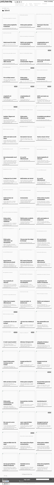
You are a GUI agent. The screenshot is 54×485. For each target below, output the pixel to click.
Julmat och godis (47, 221)
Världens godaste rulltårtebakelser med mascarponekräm (7, 241)
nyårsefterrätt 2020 (22, 345)
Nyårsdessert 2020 (29, 344)
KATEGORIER (44, 3)
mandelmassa (12, 121)
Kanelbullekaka (22, 202)
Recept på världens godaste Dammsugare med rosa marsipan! (8, 363)
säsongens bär (7, 447)
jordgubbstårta (14, 99)
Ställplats (7, 81)
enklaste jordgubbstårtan (44, 468)
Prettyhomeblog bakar (44, 244)
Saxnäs (4, 81)
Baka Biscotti (15, 223)
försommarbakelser (39, 100)
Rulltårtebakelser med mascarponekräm (11, 245)
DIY (26, 3)
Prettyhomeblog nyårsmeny (29, 345)
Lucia (24, 139)
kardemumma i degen (44, 243)
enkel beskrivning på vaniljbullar (41, 447)
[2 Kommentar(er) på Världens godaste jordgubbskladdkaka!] (33, 69)
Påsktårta (26, 223)
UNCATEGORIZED (14, 425)
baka (31, 119)
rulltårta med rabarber (47, 101)
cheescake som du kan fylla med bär (12, 305)
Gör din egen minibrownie (27, 306)
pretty (15, 28)
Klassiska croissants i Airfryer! (43, 137)
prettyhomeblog (22, 121)
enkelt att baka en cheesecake (23, 265)
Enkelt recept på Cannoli (43, 426)
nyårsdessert (25, 344)
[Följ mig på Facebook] (20, 2)
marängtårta (31, 384)
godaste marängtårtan (27, 384)
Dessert (10, 28)
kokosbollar (12, 344)
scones (11, 428)
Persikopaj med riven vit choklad (9, 178)
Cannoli (47, 425)
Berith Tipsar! (11, 44)
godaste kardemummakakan (27, 201)
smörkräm (38, 327)
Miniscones (4, 427)
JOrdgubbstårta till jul (43, 222)
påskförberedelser (22, 223)
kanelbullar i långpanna (11, 120)
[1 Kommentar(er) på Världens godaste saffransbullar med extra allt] (49, 51)
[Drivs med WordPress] (27, 483)
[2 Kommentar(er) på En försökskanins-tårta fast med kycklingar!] (16, 313)
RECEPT (26, 5)
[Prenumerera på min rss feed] (16, 2)
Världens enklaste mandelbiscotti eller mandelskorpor (7, 220)
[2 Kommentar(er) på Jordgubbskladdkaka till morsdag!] (33, 87)
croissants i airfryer (42, 139)
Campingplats (6, 80)
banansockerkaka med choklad (28, 405)
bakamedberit (22, 120)
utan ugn (38, 266)
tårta (21, 385)
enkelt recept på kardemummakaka (29, 285)
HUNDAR (30, 3)
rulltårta (44, 101)
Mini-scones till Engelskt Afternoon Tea (9, 426)
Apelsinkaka (31, 425)
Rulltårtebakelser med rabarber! (26, 178)
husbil (9, 80)
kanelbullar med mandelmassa (6, 121)
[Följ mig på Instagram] (21, 2)
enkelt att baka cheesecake (9, 264)
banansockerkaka (22, 405)
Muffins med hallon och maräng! (9, 381)
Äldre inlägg (5, 475)
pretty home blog (6, 2)
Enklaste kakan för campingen (23, 200)
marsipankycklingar (27, 222)
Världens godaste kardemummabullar (9, 163)
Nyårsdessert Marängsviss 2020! (26, 342)
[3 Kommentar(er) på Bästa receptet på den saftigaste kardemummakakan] (33, 434)
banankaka (32, 404)
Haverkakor (14, 201)
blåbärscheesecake (26, 120)
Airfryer (49, 138)
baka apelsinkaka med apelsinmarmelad (24, 426)
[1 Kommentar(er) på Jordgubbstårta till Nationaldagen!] (16, 87)
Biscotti (32, 364)
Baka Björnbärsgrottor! (42, 401)
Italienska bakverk (48, 426)
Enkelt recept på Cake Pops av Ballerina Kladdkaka (9, 468)
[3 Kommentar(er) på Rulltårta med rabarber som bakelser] (49, 87)
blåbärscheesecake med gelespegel (46, 182)
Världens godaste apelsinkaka (26, 25)
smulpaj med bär (11, 447)
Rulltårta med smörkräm (45, 326)
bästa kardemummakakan (45, 346)
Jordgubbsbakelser (44, 285)
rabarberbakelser (47, 100)
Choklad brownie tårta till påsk (9, 42)
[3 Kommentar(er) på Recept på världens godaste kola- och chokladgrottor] (49, 373)
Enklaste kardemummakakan (42, 202)
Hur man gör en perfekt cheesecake (46, 265)
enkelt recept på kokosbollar (7, 344)
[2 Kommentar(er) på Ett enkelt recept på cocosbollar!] (16, 333)
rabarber (43, 100)
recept (4, 100)
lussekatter (29, 139)
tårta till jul (40, 223)
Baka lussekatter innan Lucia (26, 137)
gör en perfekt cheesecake (40, 183)
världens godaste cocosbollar (12, 345)
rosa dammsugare (11, 367)
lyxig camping (12, 80)
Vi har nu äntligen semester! (9, 77)
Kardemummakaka (24, 198)
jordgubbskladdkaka (22, 100)
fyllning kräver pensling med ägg (10, 161)
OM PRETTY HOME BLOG (19, 5)
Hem (3, 8)
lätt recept (12, 202)
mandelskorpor (22, 365)
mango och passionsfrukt (30, 265)
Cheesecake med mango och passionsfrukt (28, 264)
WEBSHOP (36, 5)
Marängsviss (21, 344)
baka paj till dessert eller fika (40, 365)
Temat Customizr (33, 483)
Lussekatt (26, 139)
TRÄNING (31, 5)
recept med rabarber (40, 101)
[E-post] (18, 2)
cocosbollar (15, 343)
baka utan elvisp (31, 199)
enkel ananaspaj (46, 365)
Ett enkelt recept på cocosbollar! (9, 342)
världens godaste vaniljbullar (46, 448)
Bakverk (8, 28)
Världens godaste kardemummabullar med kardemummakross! (8, 403)
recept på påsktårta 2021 (46, 306)
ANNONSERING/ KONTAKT (19, 3)
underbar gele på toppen (11, 266)
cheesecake (30, 120)
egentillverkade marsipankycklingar (41, 305)
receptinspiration (28, 121)
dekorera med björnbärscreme (23, 305)
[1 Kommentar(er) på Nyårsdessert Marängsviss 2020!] (33, 333)
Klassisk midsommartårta (40, 162)
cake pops (14, 467)
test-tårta (7, 326)
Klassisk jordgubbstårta (47, 161)
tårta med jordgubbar (46, 162)
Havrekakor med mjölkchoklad (6, 202)
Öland (15, 80)
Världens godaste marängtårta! (26, 381)
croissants (38, 139)
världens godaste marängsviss (23, 346)
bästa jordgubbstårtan (14, 285)
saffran (31, 139)
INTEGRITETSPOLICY (37, 3)
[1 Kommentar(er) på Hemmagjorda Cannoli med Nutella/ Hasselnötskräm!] (49, 413)
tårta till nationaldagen (8, 100)
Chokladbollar (31, 468)
